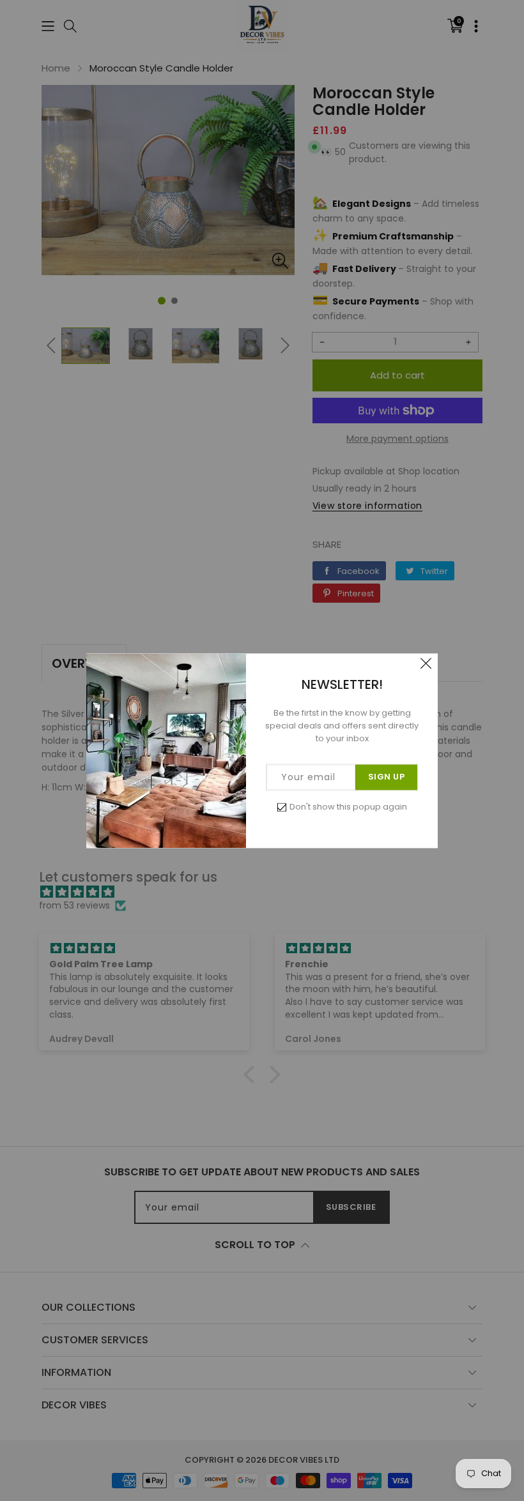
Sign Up (386, 777)
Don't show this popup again (348, 807)
